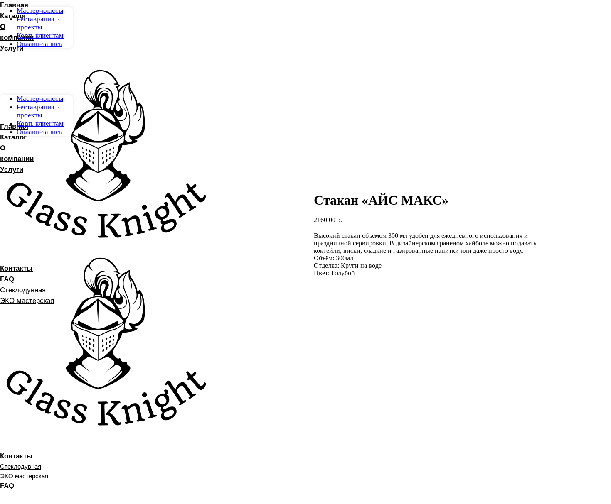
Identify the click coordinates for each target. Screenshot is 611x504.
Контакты (16, 456)
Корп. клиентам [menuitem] (40, 35)
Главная (14, 5)
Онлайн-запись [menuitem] (39, 44)
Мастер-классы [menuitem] (40, 11)
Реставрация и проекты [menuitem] (38, 23)
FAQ (7, 486)
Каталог (13, 16)
